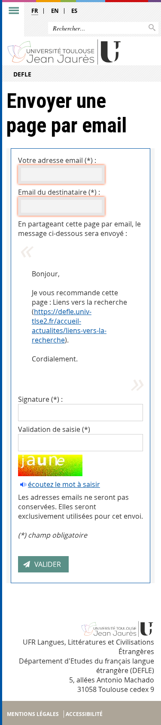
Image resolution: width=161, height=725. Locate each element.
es (74, 11)
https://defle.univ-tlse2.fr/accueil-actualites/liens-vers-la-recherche (69, 326)
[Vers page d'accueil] (64, 51)
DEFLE (22, 74)
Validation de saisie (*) (54, 429)
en (55, 11)
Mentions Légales (33, 714)
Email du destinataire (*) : (59, 192)
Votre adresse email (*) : (57, 160)
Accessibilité (84, 714)
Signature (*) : (40, 399)
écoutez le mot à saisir (64, 484)
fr (34, 11)
